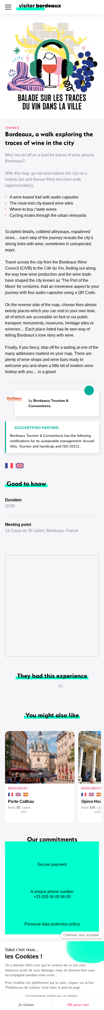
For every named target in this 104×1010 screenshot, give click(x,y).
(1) (60, 686)
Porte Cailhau (21, 801)
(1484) (97, 811)
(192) (24, 811)
